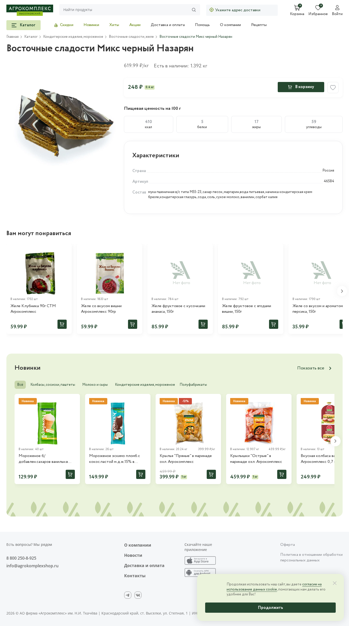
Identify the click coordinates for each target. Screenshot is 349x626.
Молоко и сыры (95, 384)
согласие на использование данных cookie (274, 587)
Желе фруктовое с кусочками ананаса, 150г (178, 309)
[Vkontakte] (138, 595)
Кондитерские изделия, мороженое (145, 384)
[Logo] (29, 10)
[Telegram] (127, 595)
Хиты (114, 25)
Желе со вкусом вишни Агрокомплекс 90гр (101, 309)
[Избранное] (66, 250)
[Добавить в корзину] (62, 324)
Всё (20, 384)
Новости (133, 555)
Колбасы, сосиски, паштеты (52, 384)
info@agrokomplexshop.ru (32, 566)
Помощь (202, 25)
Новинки (91, 25)
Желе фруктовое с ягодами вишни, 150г (246, 309)
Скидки (66, 25)
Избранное (318, 14)
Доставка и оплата (168, 25)
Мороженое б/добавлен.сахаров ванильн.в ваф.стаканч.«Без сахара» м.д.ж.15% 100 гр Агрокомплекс (47, 459)
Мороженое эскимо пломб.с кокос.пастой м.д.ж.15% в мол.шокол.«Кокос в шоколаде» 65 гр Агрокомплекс (117, 459)
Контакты (135, 576)
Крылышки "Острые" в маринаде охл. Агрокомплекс (256, 458)
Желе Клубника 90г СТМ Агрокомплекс (33, 309)
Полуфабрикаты (193, 384)
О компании (230, 25)
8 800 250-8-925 (21, 558)
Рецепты (259, 25)
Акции (135, 25)
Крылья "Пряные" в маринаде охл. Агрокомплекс (186, 458)
